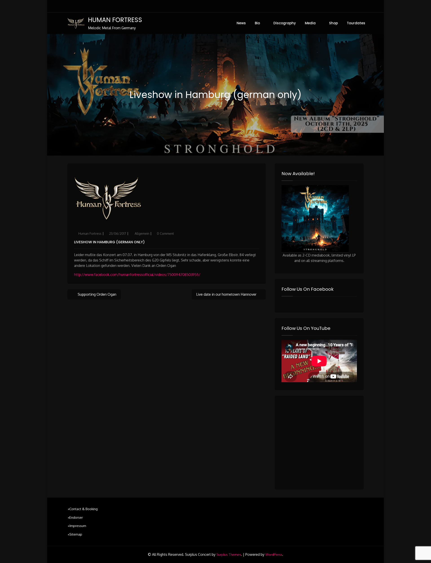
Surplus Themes (228, 554)
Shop (333, 23)
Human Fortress (89, 233)
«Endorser (75, 517)
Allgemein (142, 233)
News (241, 23)
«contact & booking (83, 509)
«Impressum (77, 526)
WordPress (273, 554)
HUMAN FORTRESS (115, 20)
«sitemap (75, 534)
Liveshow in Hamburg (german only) (109, 242)
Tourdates (356, 23)
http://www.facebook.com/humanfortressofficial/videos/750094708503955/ (137, 274)
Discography (284, 23)
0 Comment (165, 233)
